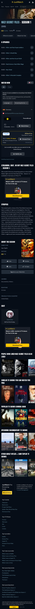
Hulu (3, 545)
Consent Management (22, 490)
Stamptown (5, 577)
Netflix (4, 536)
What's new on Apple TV (8, 558)
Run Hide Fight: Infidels (8, 570)
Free (9, 87)
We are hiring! (7, 492)
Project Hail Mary (7, 507)
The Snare (4, 579)
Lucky (3, 526)
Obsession (5, 502)
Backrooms (5, 505)
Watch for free (21, 35)
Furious (4, 519)
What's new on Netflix (8, 553)
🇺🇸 (29, 82)
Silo (3, 524)
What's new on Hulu (7, 562)
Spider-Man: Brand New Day (9, 509)
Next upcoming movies (8, 568)
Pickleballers (5, 573)
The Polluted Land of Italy (9, 575)
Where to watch (8, 35)
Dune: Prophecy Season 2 (9, 587)
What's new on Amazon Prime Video (11, 560)
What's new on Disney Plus (9, 556)
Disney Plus (5, 539)
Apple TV (4, 541)
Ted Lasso (4, 522)
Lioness (4, 528)
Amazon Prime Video (7, 543)
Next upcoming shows (8, 585)
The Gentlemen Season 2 (8, 590)
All (4, 87)
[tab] (17, 47)
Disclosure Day (6, 511)
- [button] (12, 47)
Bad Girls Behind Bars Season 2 (10, 597)
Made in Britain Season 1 (8, 594)
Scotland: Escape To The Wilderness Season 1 (14, 592)
